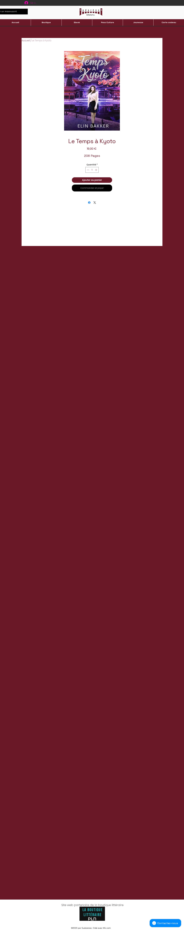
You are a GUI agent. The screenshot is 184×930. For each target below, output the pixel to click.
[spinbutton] (92, 170)
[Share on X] (94, 202)
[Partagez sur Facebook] (89, 202)
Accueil (26, 40)
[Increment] (96, 170)
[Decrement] (88, 170)
